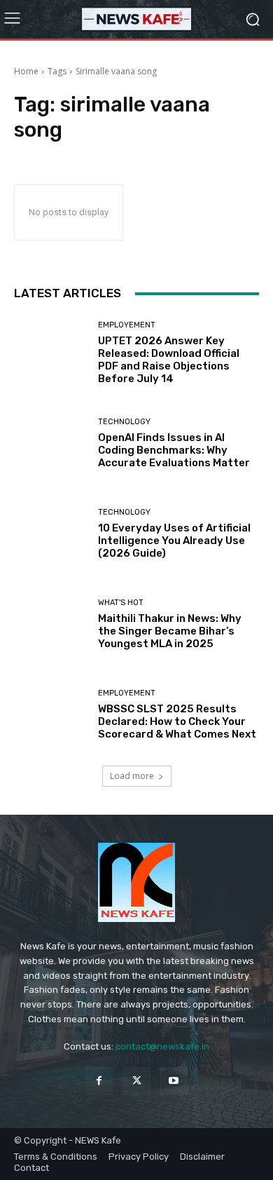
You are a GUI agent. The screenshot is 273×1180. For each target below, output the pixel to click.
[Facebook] (99, 1080)
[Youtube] (174, 1080)
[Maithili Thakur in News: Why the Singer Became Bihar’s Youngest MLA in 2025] (51, 624)
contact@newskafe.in (162, 1046)
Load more (132, 776)
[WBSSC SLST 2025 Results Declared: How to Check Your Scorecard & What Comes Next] (51, 715)
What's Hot (121, 602)
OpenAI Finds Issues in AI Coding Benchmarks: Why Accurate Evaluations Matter (174, 450)
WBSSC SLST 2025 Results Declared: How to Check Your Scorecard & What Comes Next (177, 721)
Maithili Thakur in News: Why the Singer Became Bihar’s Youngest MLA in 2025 (169, 631)
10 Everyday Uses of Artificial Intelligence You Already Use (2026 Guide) (174, 541)
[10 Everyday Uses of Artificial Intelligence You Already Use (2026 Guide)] (51, 534)
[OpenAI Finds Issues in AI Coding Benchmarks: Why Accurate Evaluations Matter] (51, 443)
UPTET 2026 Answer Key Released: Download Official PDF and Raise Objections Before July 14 (168, 359)
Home (26, 71)
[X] (136, 1080)
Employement (126, 325)
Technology (124, 422)
